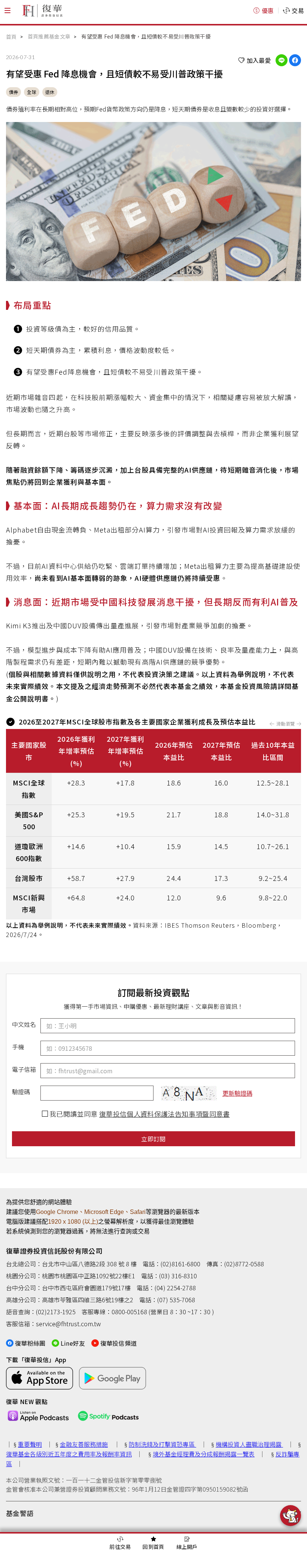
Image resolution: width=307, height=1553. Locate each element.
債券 (13, 92)
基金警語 (19, 1513)
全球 (31, 92)
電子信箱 (24, 1069)
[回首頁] (41, 10)
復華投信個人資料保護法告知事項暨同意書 (164, 1114)
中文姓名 (24, 1024)
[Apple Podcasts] (38, 1416)
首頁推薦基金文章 (49, 36)
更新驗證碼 (237, 1093)
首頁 (11, 36)
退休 (49, 92)
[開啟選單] (7, 10)
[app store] (39, 1378)
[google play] (112, 1378)
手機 (18, 1046)
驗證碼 (21, 1091)
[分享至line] (282, 60)
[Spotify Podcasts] (108, 1416)
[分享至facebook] (295, 60)
